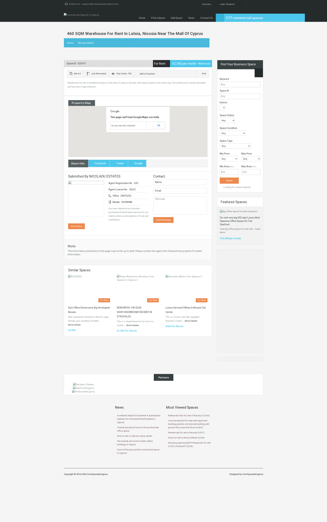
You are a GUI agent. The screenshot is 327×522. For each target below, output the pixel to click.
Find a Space (158, 17)
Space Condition (228, 128)
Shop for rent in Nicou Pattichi (182, 437)
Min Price (225, 153)
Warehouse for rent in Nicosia (182, 432)
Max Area (248, 166)
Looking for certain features (237, 187)
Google (138, 163)
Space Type (226, 140)
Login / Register (227, 4)
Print (204, 73)
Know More (76, 226)
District (223, 102)
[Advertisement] (240, 301)
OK (158, 125)
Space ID (224, 90)
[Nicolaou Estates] (83, 384)
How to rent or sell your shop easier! (134, 436)
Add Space (176, 17)
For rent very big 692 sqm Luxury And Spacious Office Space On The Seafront (240, 221)
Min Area (227, 166)
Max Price (246, 153)
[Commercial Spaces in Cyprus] (81, 16)
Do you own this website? (124, 125)
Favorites (207, 4)
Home (142, 17)
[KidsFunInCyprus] (83, 387)
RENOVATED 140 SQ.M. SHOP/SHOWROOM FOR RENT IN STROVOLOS (134, 312)
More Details (74, 325)
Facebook (100, 163)
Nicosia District (86, 42)
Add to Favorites (147, 74)
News (191, 17)
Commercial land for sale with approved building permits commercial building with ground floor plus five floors (188, 424)
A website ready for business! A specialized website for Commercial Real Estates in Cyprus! (138, 419)
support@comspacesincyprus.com (100, 3)
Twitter (120, 163)
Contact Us (206, 17)
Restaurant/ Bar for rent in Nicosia (184, 415)
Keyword (224, 79)
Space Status (227, 115)
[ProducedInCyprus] (83, 391)
